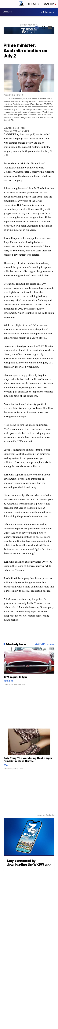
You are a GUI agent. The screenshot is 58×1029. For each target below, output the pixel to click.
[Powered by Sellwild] (50, 815)
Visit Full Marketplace (44, 644)
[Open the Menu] (5, 4)
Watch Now (49, 4)
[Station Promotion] (29, 31)
